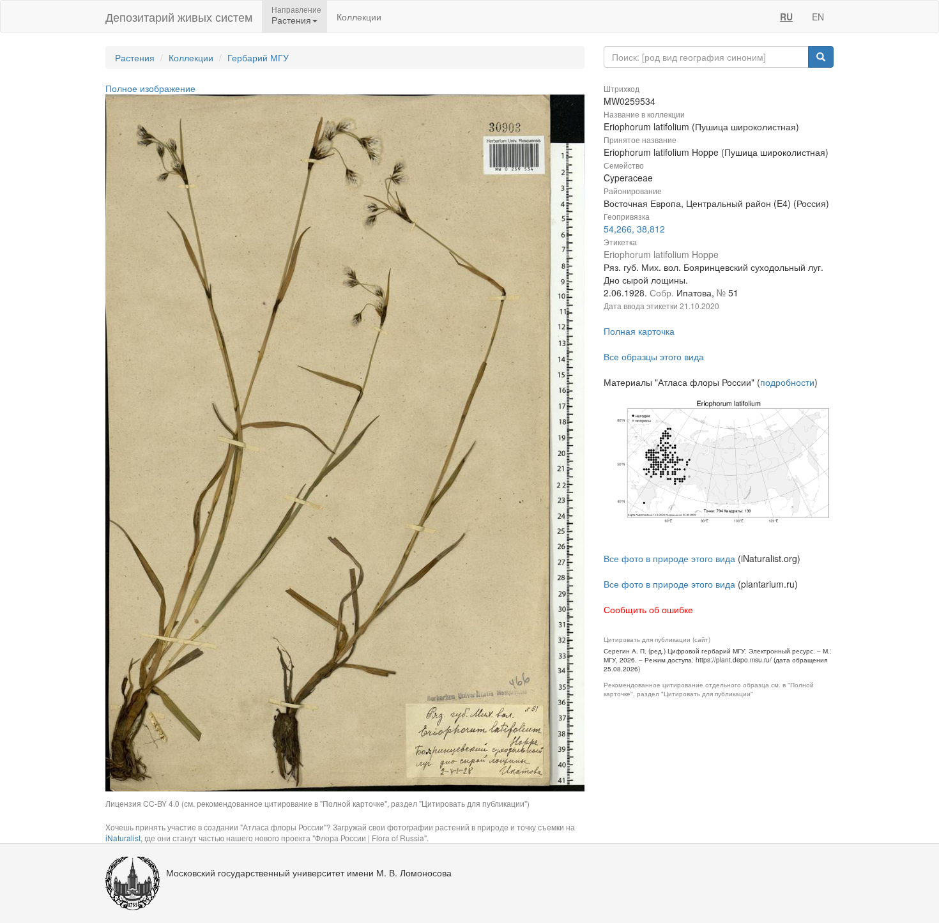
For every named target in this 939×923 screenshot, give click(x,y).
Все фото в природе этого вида (669, 558)
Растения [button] (291, 19)
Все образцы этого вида (654, 356)
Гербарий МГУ (258, 57)
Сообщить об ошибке (648, 609)
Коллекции (359, 16)
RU (786, 16)
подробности (787, 382)
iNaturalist (123, 837)
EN (818, 16)
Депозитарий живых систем (178, 16)
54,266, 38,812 (634, 228)
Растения (135, 57)
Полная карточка (639, 330)
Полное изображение (150, 88)
